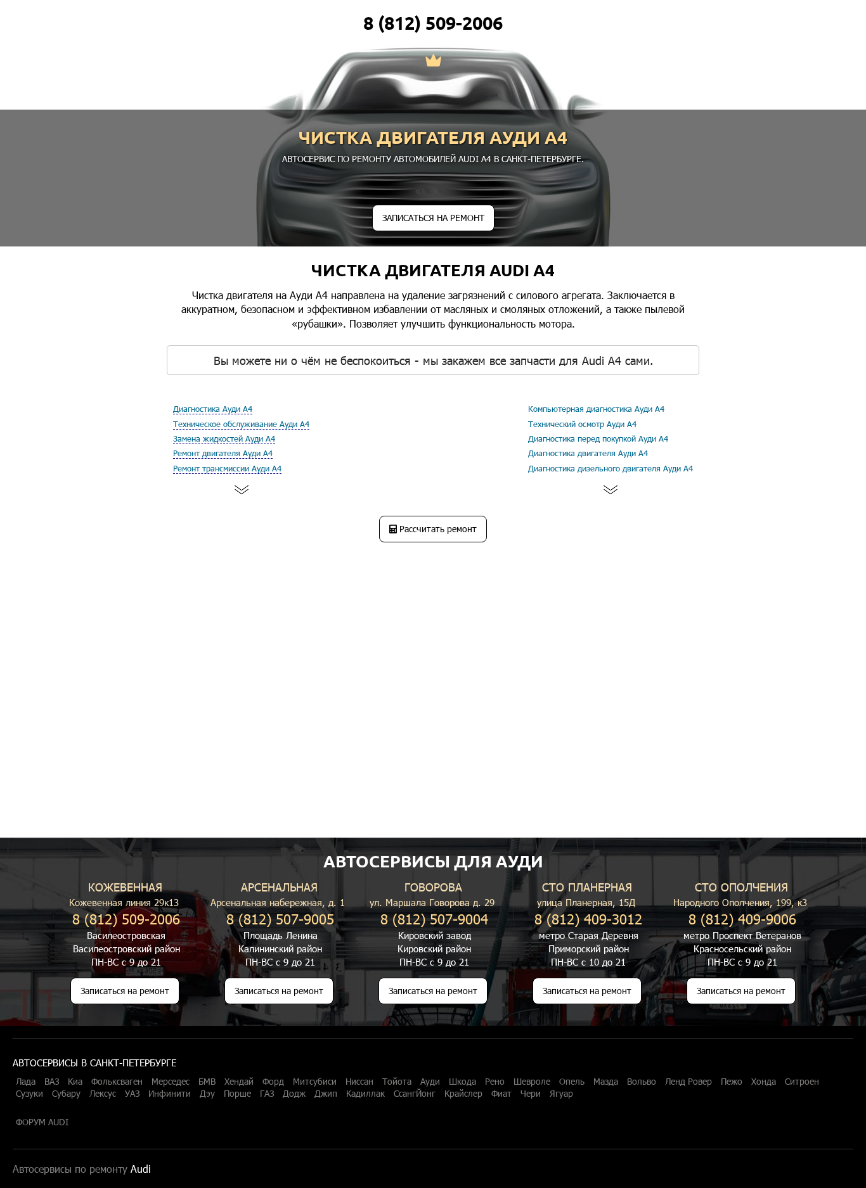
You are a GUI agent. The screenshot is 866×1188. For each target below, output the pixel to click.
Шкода (462, 1081)
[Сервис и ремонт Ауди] (433, 61)
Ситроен (802, 1081)
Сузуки (29, 1093)
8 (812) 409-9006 (742, 918)
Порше (237, 1093)
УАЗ (132, 1093)
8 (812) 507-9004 (434, 918)
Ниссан (359, 1081)
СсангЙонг (415, 1093)
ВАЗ (51, 1081)
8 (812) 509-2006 (433, 23)
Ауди (430, 1081)
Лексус (102, 1093)
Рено (495, 1081)
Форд (273, 1081)
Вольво (641, 1081)
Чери (530, 1093)
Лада (26, 1081)
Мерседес (171, 1081)
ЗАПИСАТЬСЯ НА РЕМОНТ (433, 218)
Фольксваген (117, 1081)
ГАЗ (267, 1093)
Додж (294, 1093)
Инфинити (169, 1093)
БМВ (207, 1081)
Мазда (605, 1081)
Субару (66, 1093)
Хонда (763, 1081)
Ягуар (561, 1093)
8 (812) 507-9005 (280, 918)
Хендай (239, 1081)
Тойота (396, 1081)
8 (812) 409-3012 (588, 918)
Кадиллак (365, 1093)
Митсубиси (315, 1081)
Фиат (501, 1093)
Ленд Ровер (688, 1081)
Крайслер (463, 1093)
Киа (75, 1081)
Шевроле (532, 1081)
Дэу (207, 1093)
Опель (572, 1081)
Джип (325, 1093)
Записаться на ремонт (125, 991)
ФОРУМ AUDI (42, 1122)
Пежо (731, 1081)
